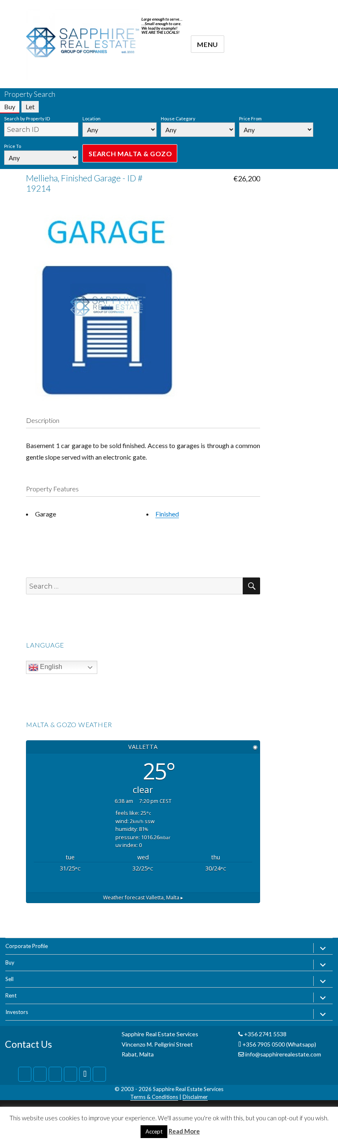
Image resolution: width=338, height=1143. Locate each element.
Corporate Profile (26, 946)
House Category (178, 118)
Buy (9, 962)
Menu (207, 44)
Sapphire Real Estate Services (188, 1089)
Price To (12, 146)
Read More (184, 1131)
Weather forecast (143, 897)
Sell (9, 979)
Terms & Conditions (154, 1097)
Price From (250, 118)
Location (91, 118)
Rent (10, 995)
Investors (16, 1012)
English (50, 666)
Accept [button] (154, 1131)
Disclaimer (195, 1097)
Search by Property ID (27, 118)
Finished (167, 514)
